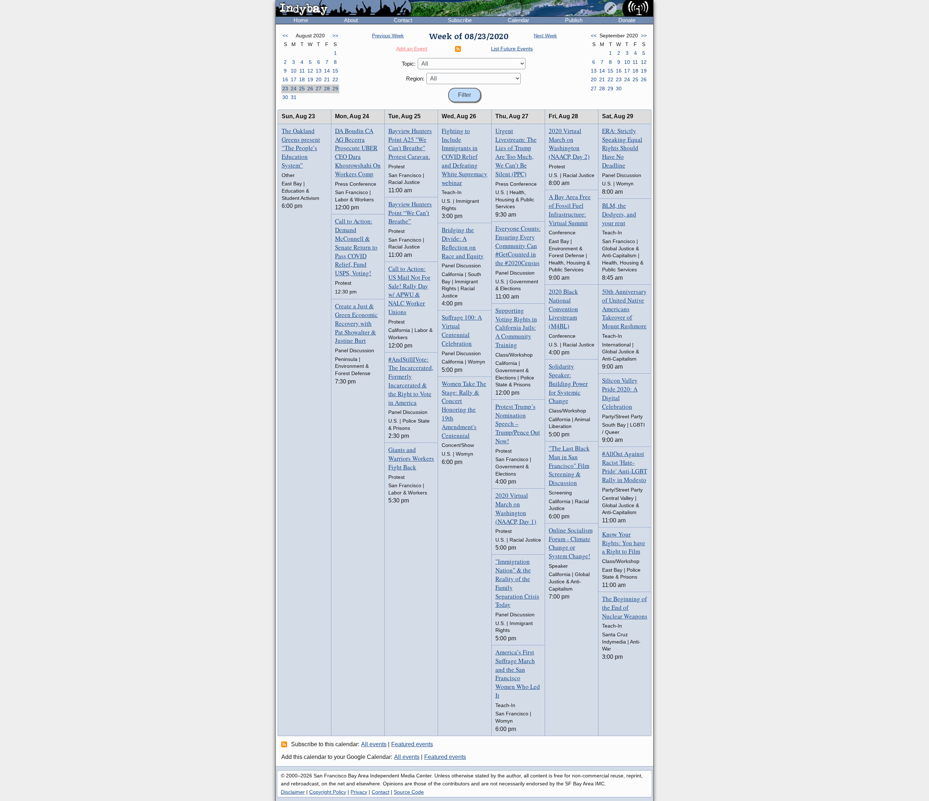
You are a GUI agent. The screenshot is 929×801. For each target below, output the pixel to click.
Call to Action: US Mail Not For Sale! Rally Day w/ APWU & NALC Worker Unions (409, 290)
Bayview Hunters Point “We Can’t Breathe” (410, 213)
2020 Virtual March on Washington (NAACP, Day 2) (569, 144)
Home (301, 20)
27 (319, 88)
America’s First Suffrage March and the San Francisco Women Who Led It (517, 673)
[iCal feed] (285, 744)
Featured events (412, 744)
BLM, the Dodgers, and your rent (619, 214)
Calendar (518, 20)
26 (310, 88)
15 (335, 71)
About (351, 20)
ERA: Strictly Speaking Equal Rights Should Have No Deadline (622, 148)
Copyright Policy (327, 792)
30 (285, 97)
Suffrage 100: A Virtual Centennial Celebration (462, 330)
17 (293, 79)
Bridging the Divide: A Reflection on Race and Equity (463, 243)
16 (285, 79)
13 (319, 71)
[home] (343, 8)
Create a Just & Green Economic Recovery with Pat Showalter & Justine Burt (356, 323)
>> (335, 35)
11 (302, 71)
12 (310, 71)
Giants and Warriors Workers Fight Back (411, 458)
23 (285, 88)
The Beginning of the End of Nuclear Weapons (624, 607)
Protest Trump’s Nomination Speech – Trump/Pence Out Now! (517, 423)
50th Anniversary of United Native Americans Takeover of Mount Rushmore (624, 308)
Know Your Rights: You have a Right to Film (623, 543)
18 (302, 79)
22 (335, 79)
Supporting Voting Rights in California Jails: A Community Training (516, 327)
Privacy (359, 792)
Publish (573, 20)
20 (319, 79)
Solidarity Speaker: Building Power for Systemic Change (568, 383)
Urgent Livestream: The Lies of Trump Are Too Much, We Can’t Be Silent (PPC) (516, 152)
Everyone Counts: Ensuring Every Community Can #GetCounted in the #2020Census (518, 245)
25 (302, 88)
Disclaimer (293, 792)
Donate (626, 20)
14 (327, 71)
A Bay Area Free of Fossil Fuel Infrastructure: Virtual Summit (570, 210)
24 (293, 88)
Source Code (409, 792)
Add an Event (411, 49)
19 (310, 79)
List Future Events (512, 49)
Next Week (545, 35)
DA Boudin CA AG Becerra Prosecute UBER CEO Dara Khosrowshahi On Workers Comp (358, 152)
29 (335, 88)
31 (293, 97)
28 (327, 88)
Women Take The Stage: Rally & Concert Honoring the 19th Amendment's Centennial (464, 409)
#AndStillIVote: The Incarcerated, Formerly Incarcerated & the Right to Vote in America (410, 381)
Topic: (409, 64)
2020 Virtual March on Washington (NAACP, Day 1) (515, 508)
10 (293, 71)
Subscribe (460, 20)
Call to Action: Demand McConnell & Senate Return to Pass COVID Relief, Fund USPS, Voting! (356, 247)
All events (373, 744)
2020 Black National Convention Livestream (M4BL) (563, 308)
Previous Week (388, 35)
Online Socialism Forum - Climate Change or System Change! (571, 543)
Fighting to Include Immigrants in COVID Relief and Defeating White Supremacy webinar (464, 157)
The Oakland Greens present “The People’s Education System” (301, 148)
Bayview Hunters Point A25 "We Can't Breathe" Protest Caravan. (410, 144)
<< (285, 35)
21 (327, 79)
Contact (403, 20)
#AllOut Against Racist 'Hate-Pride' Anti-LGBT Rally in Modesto (624, 466)
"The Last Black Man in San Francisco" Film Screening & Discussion (569, 465)
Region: (415, 78)
